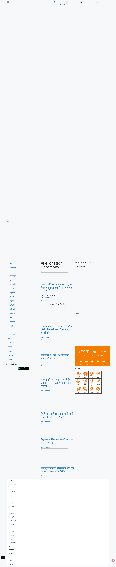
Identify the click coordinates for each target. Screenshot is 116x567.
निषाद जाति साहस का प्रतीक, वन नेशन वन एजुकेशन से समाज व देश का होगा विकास (56, 287)
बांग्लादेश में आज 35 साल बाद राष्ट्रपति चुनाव (55, 357)
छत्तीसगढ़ (10, 355)
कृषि (9, 338)
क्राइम (10, 272)
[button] (66, 2)
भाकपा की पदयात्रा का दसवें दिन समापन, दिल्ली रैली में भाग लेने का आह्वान (56, 383)
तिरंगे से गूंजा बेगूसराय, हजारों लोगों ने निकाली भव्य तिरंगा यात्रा (58, 415)
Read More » (45, 298)
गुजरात (10, 351)
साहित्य (10, 318)
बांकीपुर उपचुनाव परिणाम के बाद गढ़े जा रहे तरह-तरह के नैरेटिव (57, 470)
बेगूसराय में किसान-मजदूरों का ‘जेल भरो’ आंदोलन (57, 441)
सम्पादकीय (11, 343)
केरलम (10, 347)
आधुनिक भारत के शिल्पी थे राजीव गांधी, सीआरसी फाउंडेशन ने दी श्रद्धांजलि (56, 329)
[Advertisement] (58, 247)
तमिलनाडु (10, 359)
